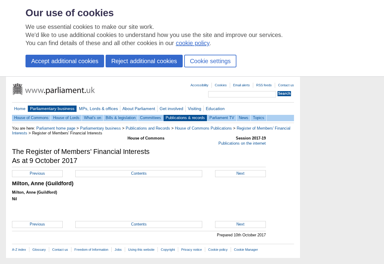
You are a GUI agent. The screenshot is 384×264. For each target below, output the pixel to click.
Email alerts (241, 85)
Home (20, 108)
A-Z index (19, 249)
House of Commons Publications (203, 128)
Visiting (194, 108)
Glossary (39, 249)
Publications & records (185, 117)
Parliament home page (55, 128)
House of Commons (31, 117)
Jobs (118, 249)
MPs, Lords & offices (98, 108)
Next (240, 173)
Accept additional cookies (64, 61)
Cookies (221, 85)
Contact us (286, 85)
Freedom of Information (91, 249)
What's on (92, 117)
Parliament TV (221, 117)
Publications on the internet (242, 143)
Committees (150, 117)
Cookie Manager (246, 249)
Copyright (168, 249)
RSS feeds (264, 85)
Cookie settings (210, 61)
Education (215, 108)
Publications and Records (148, 128)
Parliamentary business (52, 108)
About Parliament (138, 108)
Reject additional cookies (144, 61)
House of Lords (66, 117)
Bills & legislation (121, 117)
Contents (139, 173)
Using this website (141, 249)
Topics (258, 117)
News (243, 117)
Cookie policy (218, 249)
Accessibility (199, 85)
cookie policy (192, 43)
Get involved (171, 108)
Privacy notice (191, 249)
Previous (37, 173)
